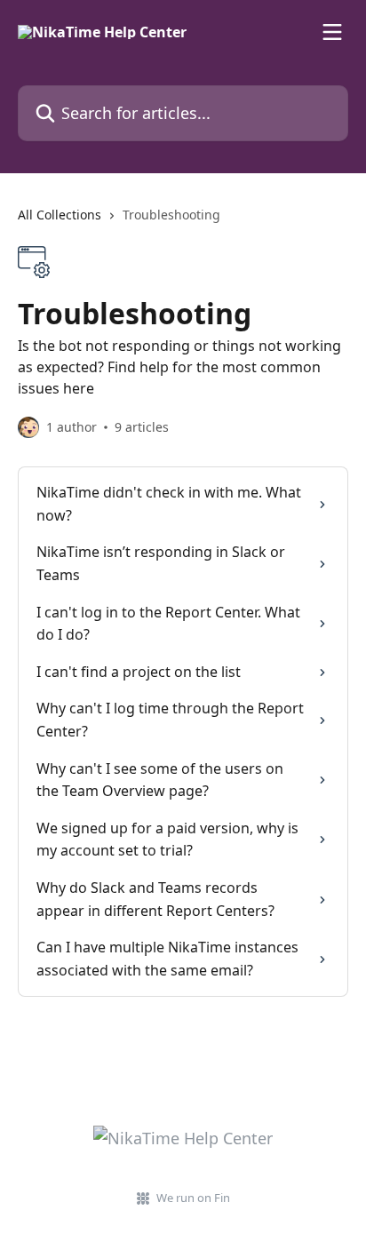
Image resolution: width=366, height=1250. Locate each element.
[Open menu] (332, 32)
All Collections (59, 214)
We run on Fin (193, 1198)
